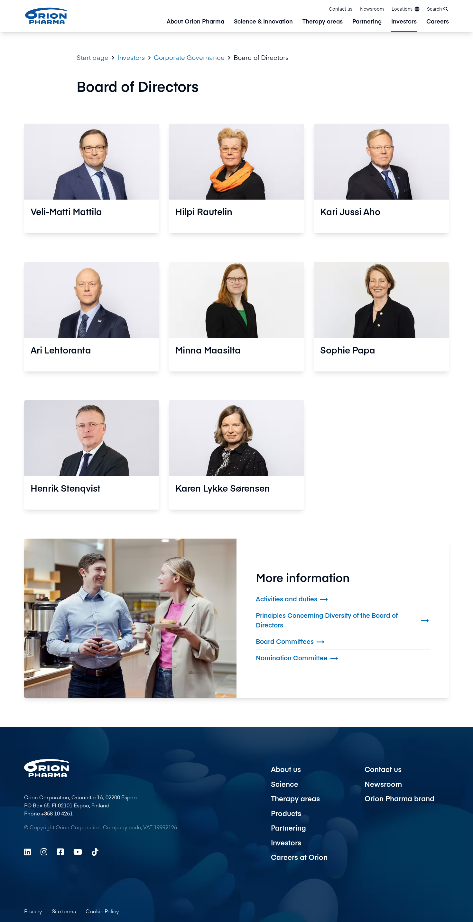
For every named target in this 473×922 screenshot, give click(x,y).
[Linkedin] (27, 852)
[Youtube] (77, 852)
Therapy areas (322, 21)
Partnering (367, 21)
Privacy (33, 911)
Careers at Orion (299, 857)
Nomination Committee (297, 658)
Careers (437, 21)
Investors (404, 21)
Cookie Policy (102, 911)
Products (286, 813)
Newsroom (372, 8)
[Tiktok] (95, 852)
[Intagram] (44, 852)
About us (286, 769)
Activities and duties (292, 599)
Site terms (64, 911)
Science (284, 784)
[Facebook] (60, 852)
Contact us (340, 8)
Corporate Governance (189, 57)
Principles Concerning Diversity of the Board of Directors (343, 620)
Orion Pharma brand (399, 798)
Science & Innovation (263, 21)
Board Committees (290, 642)
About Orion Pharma (195, 21)
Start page (92, 57)
